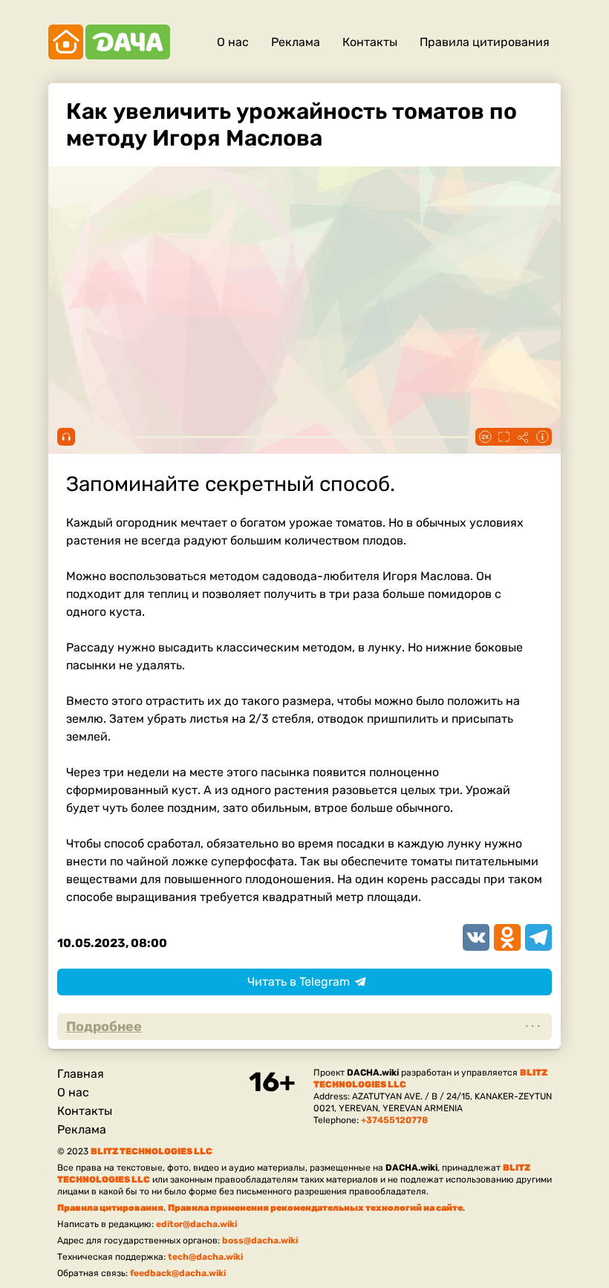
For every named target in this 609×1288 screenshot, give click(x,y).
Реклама (295, 42)
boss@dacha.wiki (260, 1240)
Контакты (369, 42)
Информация (542, 437)
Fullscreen (503, 437)
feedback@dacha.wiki (178, 1273)
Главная (80, 1074)
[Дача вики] (109, 42)
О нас (233, 42)
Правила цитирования (485, 42)
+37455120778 (394, 1120)
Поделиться (523, 437)
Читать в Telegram (298, 982)
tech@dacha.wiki (205, 1257)
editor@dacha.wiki (196, 1224)
